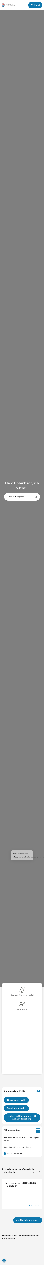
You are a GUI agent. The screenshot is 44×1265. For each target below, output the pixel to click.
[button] (4, 1261)
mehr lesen (33, 1205)
